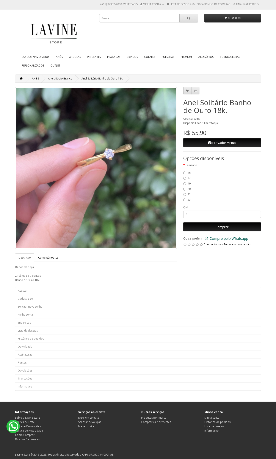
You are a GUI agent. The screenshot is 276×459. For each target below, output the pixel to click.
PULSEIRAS (168, 57)
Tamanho (191, 165)
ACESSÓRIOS (205, 57)
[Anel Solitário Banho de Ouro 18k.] (96, 168)
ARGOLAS (75, 57)
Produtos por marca (153, 417)
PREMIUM (186, 57)
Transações (25, 378)
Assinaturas (25, 354)
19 (189, 183)
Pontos (22, 362)
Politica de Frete (25, 422)
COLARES (149, 57)
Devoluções (25, 370)
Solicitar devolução (90, 422)
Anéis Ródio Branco (60, 78)
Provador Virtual (223, 142)
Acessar (23, 290)
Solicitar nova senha (30, 306)
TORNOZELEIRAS (230, 57)
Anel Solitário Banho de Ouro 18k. (102, 78)
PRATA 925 (113, 57)
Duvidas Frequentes (27, 439)
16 (189, 173)
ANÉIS (59, 57)
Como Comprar (24, 435)
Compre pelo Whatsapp (228, 238)
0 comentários (212, 244)
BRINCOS (132, 57)
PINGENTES (94, 57)
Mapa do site (86, 426)
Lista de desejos (28, 330)
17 (189, 178)
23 (189, 200)
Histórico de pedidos (31, 338)
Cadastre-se (25, 298)
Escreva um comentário (238, 244)
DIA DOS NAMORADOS (35, 57)
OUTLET (55, 65)
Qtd (185, 207)
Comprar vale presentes (156, 422)
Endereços (24, 322)
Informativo (25, 386)
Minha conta (25, 314)
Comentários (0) (48, 257)
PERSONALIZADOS (33, 65)
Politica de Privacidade (29, 430)
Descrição (25, 257)
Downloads (25, 346)
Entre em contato (88, 417)
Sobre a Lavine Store (27, 417)
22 (189, 194)
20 (189, 189)
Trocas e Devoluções (28, 426)
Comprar (222, 227)
